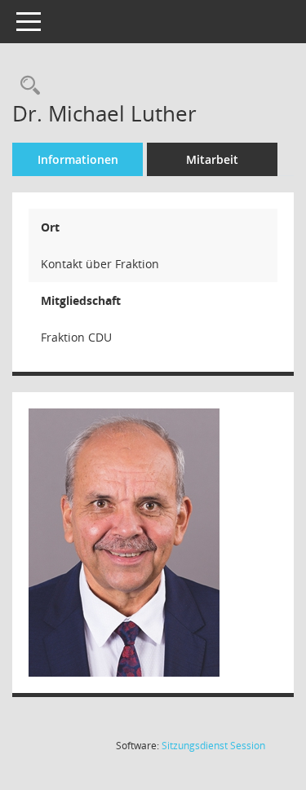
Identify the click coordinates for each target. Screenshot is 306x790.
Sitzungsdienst (213, 745)
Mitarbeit (212, 159)
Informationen (78, 159)
